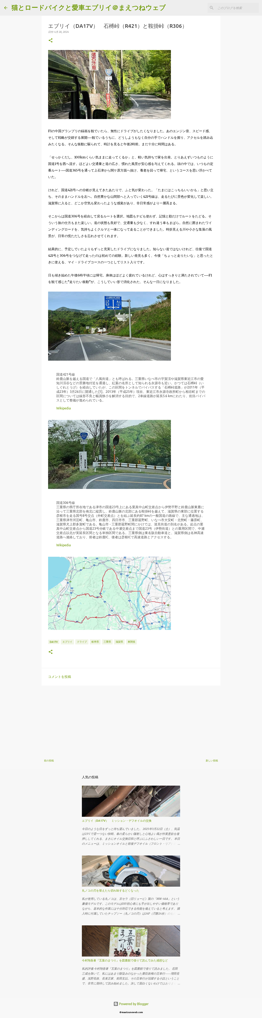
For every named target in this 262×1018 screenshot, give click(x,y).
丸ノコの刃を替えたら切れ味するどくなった (110, 890)
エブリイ (67, 641)
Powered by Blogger (133, 1004)
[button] (50, 40)
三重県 (107, 641)
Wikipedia (63, 408)
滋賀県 (119, 641)
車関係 (131, 641)
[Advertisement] (131, 720)
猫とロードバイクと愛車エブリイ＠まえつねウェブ (88, 7)
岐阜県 (95, 641)
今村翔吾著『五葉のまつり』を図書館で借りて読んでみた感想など (125, 960)
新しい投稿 (212, 760)
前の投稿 (49, 760)
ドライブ (82, 641)
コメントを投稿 (59, 676)
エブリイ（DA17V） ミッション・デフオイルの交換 (116, 820)
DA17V (54, 642)
